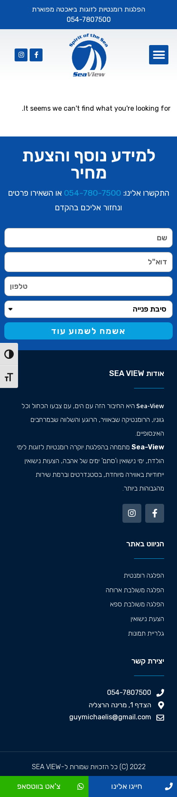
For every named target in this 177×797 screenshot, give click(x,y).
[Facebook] (36, 54)
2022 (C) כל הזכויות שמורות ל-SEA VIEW (89, 767)
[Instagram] (21, 54)
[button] (158, 54)
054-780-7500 (92, 193)
